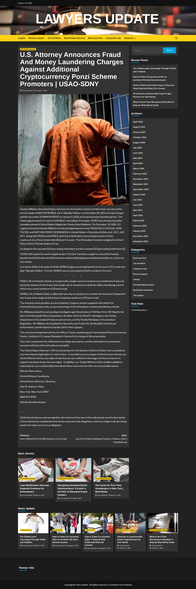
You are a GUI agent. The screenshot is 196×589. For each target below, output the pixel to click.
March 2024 (138, 168)
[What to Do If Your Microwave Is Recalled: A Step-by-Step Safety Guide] (163, 523)
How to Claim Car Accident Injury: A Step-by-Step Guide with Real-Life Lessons (154, 86)
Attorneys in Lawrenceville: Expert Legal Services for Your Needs (152, 95)
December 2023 (140, 179)
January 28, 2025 (125, 548)
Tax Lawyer (138, 295)
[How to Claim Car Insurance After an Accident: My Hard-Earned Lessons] (65, 523)
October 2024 (139, 137)
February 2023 (140, 225)
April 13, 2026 (39, 545)
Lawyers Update (97, 18)
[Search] (176, 38)
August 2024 (139, 142)
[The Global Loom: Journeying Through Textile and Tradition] (33, 523)
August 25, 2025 (73, 545)
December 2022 (140, 236)
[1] (123, 248)
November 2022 (140, 241)
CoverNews (113, 584)
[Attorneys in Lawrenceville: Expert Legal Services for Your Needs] (130, 523)
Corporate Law (113, 38)
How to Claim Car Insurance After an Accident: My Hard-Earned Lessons (150, 78)
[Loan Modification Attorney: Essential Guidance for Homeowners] (36, 470)
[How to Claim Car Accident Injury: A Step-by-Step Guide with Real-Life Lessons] (98, 523)
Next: (101, 438)
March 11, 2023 (116, 495)
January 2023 (139, 231)
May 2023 (137, 210)
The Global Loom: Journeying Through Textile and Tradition (154, 70)
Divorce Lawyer (36, 38)
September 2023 (141, 189)
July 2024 (137, 147)
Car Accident (54, 38)
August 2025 (139, 127)
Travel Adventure (139, 310)
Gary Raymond (27, 90)
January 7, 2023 (41, 90)
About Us (129, 38)
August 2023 (139, 194)
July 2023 (137, 199)
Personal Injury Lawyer (143, 284)
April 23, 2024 (77, 498)
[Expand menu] (135, 38)
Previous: (43, 437)
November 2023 (140, 184)
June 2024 (138, 153)
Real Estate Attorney (74, 38)
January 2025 (139, 132)
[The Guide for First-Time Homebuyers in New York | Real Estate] (111, 470)
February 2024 (140, 173)
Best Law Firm (95, 38)
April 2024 (138, 163)
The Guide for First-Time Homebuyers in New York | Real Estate (109, 488)
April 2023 (138, 215)
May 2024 (137, 158)
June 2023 (138, 205)
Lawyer (21, 38)
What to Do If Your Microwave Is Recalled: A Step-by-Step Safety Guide (153, 103)
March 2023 (138, 220)
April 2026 (138, 121)
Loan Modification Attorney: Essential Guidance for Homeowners (35, 488)
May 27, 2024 (39, 495)
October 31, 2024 (157, 548)
